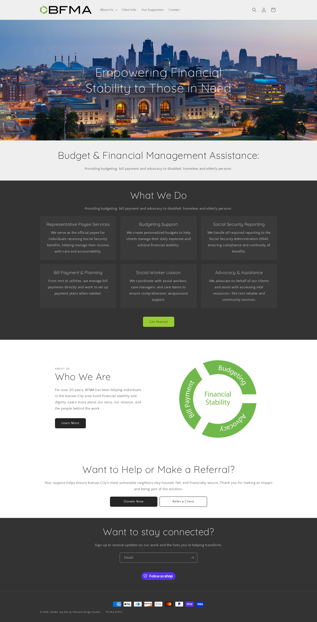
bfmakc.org (56, 612)
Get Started (158, 322)
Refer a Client (183, 501)
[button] (108, 9)
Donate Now (134, 501)
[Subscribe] (192, 558)
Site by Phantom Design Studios (82, 612)
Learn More (70, 423)
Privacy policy (114, 612)
